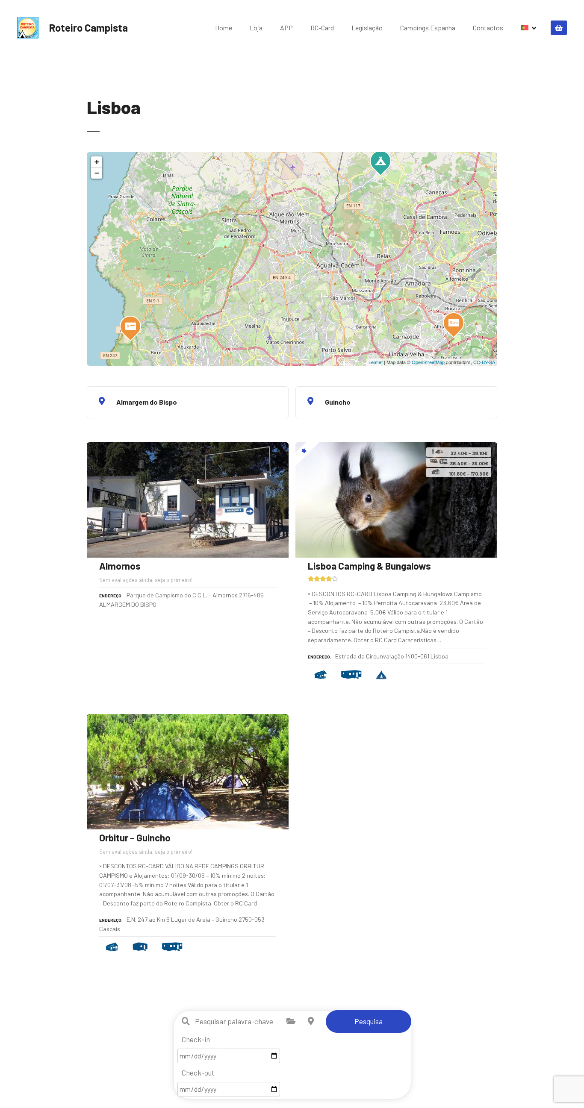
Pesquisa (368, 1021)
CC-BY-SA (484, 362)
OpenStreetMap (428, 362)
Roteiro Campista (88, 27)
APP (286, 28)
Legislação (367, 28)
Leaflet (376, 362)
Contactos (488, 28)
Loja (256, 28)
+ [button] (96, 161)
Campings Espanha (427, 28)
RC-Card (322, 28)
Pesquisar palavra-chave (186, 1021)
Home (223, 28)
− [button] (96, 172)
